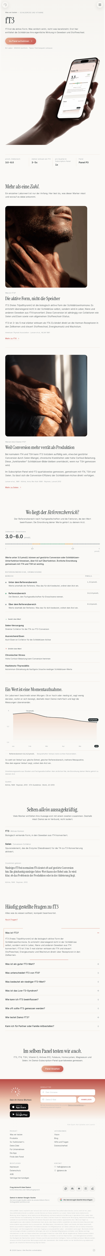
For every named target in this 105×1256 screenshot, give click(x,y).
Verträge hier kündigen (19, 1178)
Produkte (14, 1138)
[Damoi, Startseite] (5, 5)
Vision (56, 1134)
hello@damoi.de (64, 1167)
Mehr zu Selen (11, 487)
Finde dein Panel (17, 1157)
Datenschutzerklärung (75, 1105)
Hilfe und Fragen (61, 1142)
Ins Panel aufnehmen (19, 41)
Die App (13, 1153)
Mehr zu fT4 (11, 338)
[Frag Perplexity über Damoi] (85, 1188)
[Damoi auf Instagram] (94, 1250)
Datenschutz (15, 1170)
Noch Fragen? (11, 919)
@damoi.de (62, 1170)
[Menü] (100, 5)
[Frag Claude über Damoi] (72, 1188)
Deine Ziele (14, 1146)
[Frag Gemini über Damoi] (79, 1188)
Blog (56, 1138)
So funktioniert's (17, 1142)
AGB (12, 1174)
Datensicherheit (61, 1146)
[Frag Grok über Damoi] (92, 1188)
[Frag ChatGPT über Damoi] (66, 1188)
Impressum (14, 1167)
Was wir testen (11, 12)
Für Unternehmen (17, 1149)
